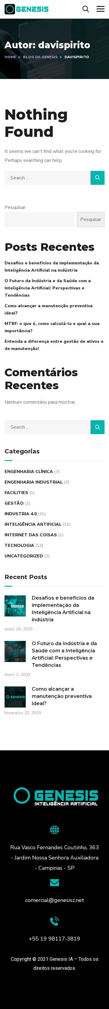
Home (10, 57)
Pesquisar (15, 207)
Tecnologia (19, 545)
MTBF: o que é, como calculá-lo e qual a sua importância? (52, 327)
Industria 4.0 (21, 514)
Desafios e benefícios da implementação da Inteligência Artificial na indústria (52, 266)
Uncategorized (24, 556)
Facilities (16, 493)
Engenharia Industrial (34, 482)
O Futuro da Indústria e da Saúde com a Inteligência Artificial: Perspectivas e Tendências (48, 288)
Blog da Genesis (40, 57)
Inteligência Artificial (33, 524)
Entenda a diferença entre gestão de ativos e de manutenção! (54, 345)
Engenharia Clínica (29, 472)
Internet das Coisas (31, 535)
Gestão (14, 503)
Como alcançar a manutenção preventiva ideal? (49, 309)
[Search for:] (54, 178)
